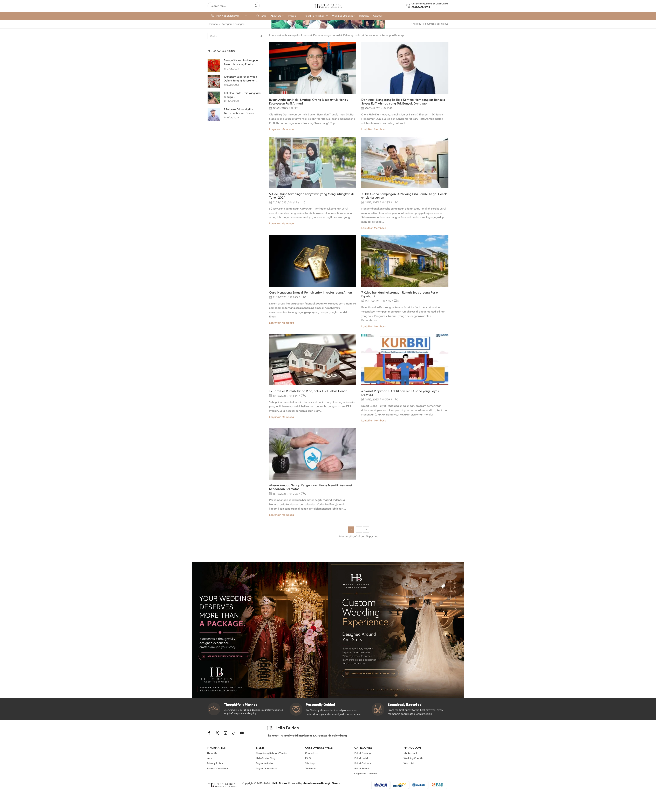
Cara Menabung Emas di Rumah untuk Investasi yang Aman (310, 292)
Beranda (213, 24)
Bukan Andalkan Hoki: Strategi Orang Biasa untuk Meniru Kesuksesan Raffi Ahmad (308, 101)
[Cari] (256, 5)
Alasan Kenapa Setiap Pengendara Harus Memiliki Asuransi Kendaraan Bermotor (310, 487)
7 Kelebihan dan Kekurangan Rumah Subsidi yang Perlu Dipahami (399, 294)
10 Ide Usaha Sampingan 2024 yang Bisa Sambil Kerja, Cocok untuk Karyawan (404, 196)
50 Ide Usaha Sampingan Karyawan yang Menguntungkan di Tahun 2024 (311, 196)
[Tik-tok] (233, 733)
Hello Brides (279, 783)
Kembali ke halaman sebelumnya (430, 23)
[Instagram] (225, 733)
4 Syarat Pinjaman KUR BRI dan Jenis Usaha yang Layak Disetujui (400, 393)
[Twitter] (217, 733)
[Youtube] (242, 733)
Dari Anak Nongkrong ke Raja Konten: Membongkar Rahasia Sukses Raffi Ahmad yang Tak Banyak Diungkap (403, 101)
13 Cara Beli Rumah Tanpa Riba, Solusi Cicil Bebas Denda (308, 391)
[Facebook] (209, 733)
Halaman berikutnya (366, 529)
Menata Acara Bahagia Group (321, 783)
